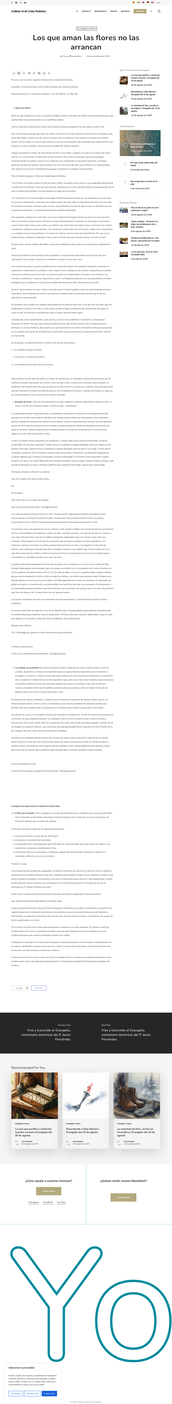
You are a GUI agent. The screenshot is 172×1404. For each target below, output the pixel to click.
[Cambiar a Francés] (153, 2)
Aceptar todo (49, 1393)
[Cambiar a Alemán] (148, 2)
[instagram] (21, 3)
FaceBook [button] (48, 1202)
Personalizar (16, 1393)
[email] (25, 3)
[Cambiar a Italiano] (138, 2)
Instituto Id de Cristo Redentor (28, 11)
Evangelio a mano (86, 28)
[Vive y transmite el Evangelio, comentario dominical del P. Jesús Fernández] (43, 1033)
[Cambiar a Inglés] (143, 2)
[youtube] (16, 3)
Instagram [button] (33, 1202)
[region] (32, 1381)
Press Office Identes (72, 56)
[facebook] (12, 3)
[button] (48, 1191)
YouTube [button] (61, 1202)
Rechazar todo (32, 1393)
